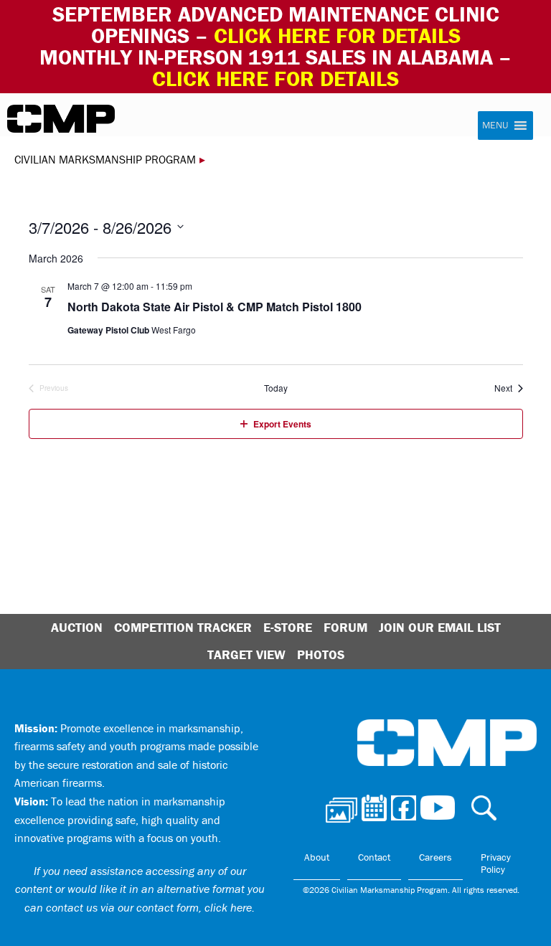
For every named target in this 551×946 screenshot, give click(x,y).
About (316, 857)
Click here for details (337, 35)
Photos (320, 654)
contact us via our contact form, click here (149, 907)
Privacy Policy (496, 863)
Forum (345, 627)
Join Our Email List (440, 627)
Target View (246, 654)
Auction (77, 627)
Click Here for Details (275, 78)
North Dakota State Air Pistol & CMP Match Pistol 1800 (214, 306)
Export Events (282, 423)
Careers (435, 857)
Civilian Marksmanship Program (61, 119)
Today (276, 388)
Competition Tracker (183, 627)
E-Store (287, 627)
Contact (374, 857)
